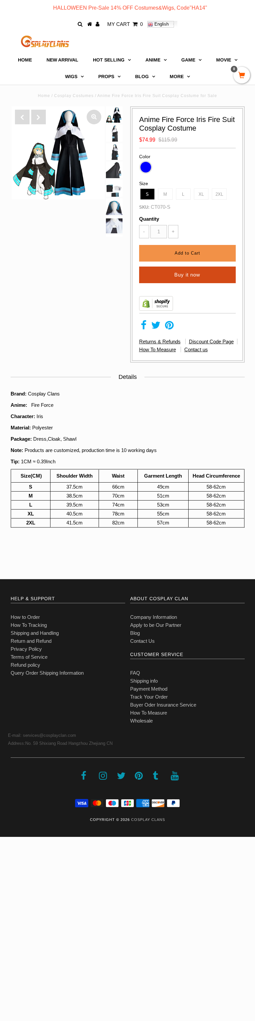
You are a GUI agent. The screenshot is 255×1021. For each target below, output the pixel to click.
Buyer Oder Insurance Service (163, 705)
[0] (241, 75)
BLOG (142, 76)
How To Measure (157, 349)
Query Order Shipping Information (47, 673)
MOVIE (223, 59)
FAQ (135, 673)
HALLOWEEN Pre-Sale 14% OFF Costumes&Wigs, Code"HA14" (130, 8)
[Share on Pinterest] (169, 327)
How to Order (25, 617)
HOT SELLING (109, 59)
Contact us (196, 349)
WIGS (71, 76)
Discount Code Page (211, 341)
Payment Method (148, 689)
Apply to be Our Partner (155, 625)
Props (106, 76)
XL (201, 194)
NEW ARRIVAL (62, 59)
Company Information (153, 617)
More (177, 76)
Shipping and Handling (35, 633)
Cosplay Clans (148, 820)
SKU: (144, 207)
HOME (25, 59)
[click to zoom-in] (94, 117)
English (161, 24)
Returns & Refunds (160, 341)
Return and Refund (31, 641)
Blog (135, 633)
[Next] (38, 117)
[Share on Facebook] (143, 327)
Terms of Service (29, 657)
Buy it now (187, 275)
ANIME (152, 59)
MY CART (125, 24)
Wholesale (141, 721)
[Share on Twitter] (155, 327)
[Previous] (22, 117)
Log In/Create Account (34, 1013)
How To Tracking (29, 625)
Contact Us (142, 641)
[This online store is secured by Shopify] (156, 309)
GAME (188, 59)
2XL (219, 194)
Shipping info (144, 681)
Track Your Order (149, 697)
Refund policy (25, 665)
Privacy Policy (26, 649)
